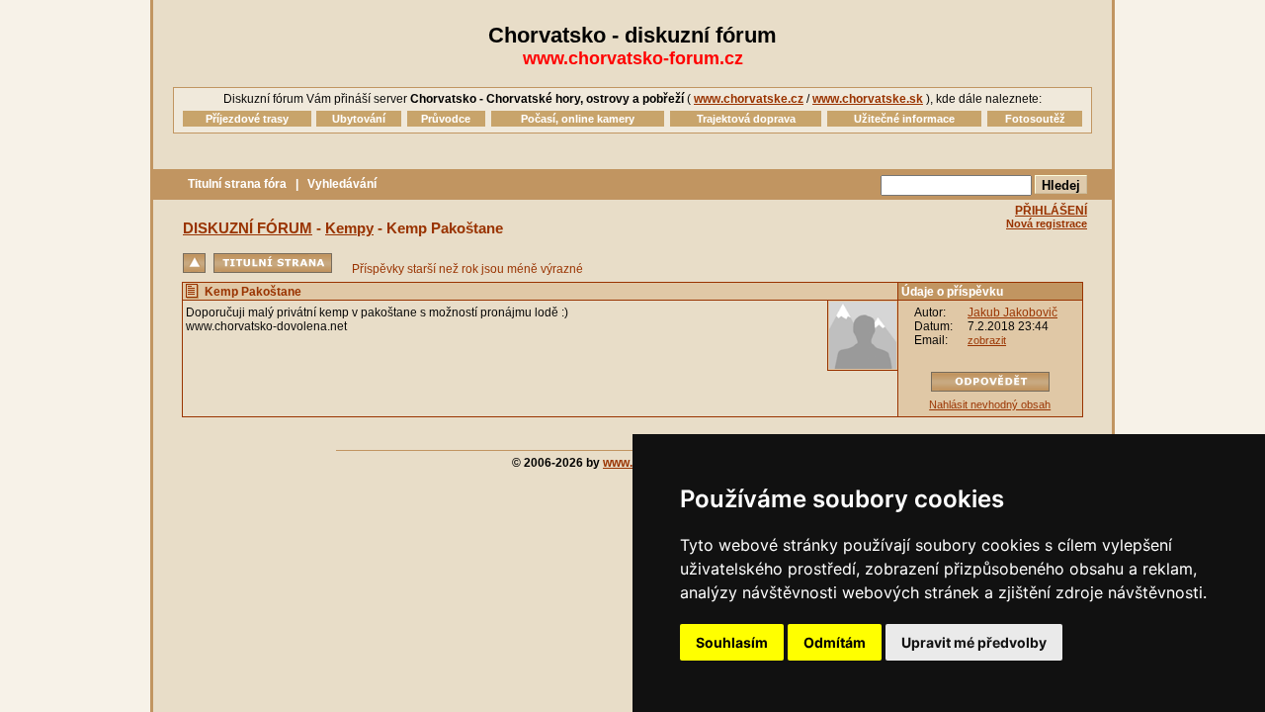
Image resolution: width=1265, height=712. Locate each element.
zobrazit (987, 340)
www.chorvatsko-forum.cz (633, 58)
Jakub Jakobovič (1012, 312)
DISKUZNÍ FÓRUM (247, 228)
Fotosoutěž (1035, 119)
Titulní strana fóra (237, 184)
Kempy (349, 228)
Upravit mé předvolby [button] (974, 642)
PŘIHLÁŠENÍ (1051, 211)
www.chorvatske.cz (748, 99)
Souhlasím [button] (732, 642)
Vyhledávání (342, 184)
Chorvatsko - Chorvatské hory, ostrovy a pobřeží (547, 99)
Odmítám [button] (834, 642)
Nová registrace (1046, 223)
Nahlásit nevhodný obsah (990, 404)
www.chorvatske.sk (867, 99)
